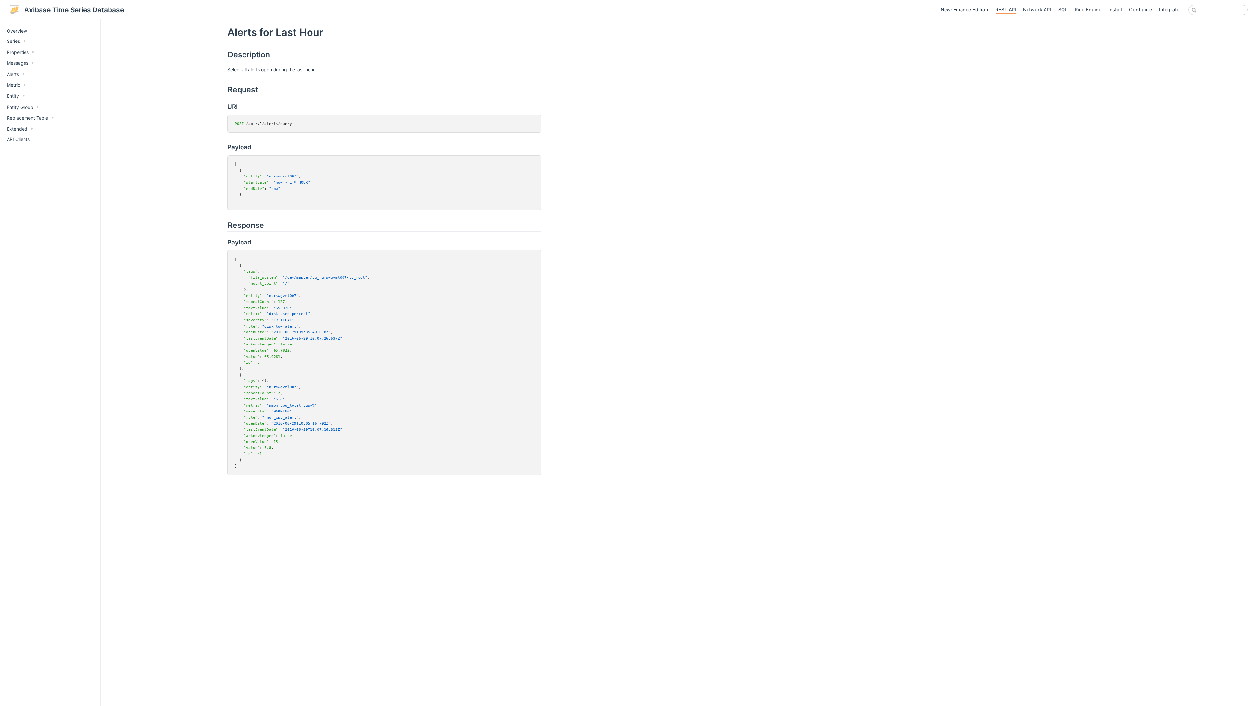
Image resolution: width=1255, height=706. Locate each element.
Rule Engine (1088, 9)
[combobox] (1218, 10)
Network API (1037, 9)
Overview (17, 31)
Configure (1140, 9)
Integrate (1169, 9)
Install (1115, 9)
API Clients (18, 139)
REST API (1006, 9)
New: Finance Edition (964, 9)
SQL (1062, 9)
